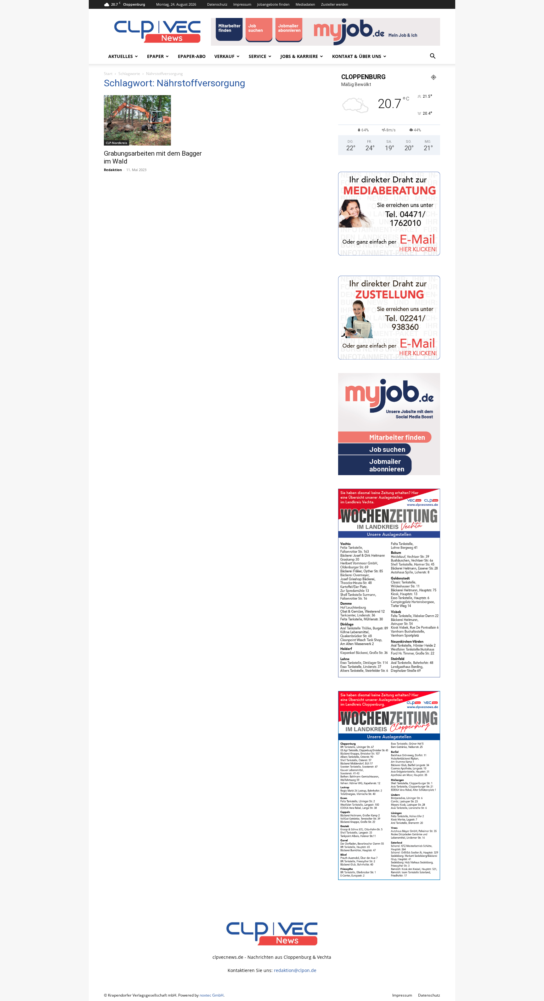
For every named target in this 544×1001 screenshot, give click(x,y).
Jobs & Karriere (299, 56)
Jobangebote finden (273, 4)
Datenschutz (217, 4)
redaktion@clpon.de (295, 970)
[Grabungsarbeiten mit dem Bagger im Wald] (155, 120)
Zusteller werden (334, 4)
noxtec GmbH (212, 995)
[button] (432, 57)
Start (108, 73)
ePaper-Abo (192, 56)
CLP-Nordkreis (116, 143)
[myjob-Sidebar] (389, 473)
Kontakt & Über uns (356, 56)
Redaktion (113, 169)
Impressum (242, 4)
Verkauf (224, 56)
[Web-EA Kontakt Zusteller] (389, 358)
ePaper (155, 56)
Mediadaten (305, 4)
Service (257, 56)
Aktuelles (120, 56)
